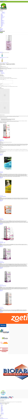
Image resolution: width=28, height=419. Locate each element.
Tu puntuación (1, 79)
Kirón (1, 19)
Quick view (1, 224)
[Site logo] (3, 9)
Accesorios (2, 11)
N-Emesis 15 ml (1, 308)
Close (0, 415)
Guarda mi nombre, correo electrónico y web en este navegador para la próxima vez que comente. (9, 86)
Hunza (1, 18)
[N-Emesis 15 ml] (8, 306)
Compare (2, 413)
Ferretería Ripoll (2, 17)
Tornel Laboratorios (3, 23)
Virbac (1, 25)
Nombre (1, 84)
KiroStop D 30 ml (2, 262)
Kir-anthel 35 (1, 172)
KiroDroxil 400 (1, 219)
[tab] (2, 72)
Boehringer (2, 15)
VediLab (2, 24)
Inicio (0, 52)
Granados (3, 12)
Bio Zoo (2, 14)
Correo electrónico (2, 85)
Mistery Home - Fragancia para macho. (3, 57)
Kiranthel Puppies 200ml (3, 196)
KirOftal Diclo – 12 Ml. (2, 242)
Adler (1, 13)
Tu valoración (1, 83)
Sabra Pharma (2, 22)
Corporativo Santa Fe (3, 16)
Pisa (1, 21)
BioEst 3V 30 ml (2, 140)
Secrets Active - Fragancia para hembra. (3, 62)
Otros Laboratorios (2, 20)
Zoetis (1, 26)
